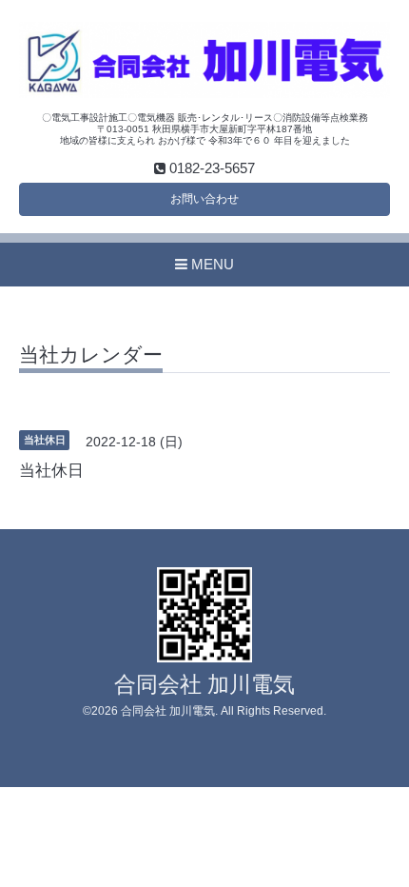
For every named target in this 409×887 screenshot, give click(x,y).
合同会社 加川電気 (204, 685)
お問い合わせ (204, 199)
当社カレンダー (91, 355)
